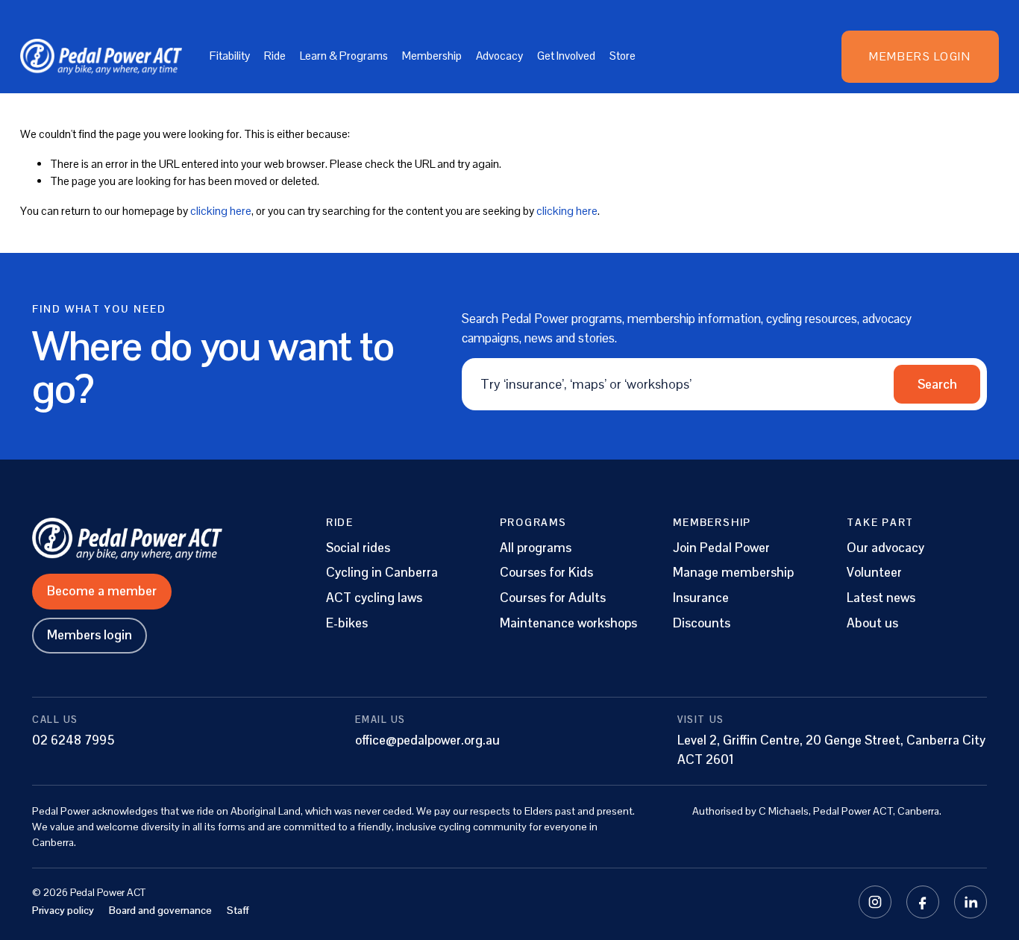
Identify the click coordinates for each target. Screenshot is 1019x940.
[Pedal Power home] (157, 539)
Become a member (102, 591)
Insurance (701, 598)
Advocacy (499, 55)
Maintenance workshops (568, 623)
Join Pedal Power (721, 548)
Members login (89, 635)
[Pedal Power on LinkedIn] (970, 902)
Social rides (358, 548)
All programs (535, 548)
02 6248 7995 (73, 740)
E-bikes (347, 623)
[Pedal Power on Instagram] (875, 902)
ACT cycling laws (374, 598)
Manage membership (733, 572)
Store (622, 55)
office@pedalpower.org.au (427, 740)
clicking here (220, 211)
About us (872, 623)
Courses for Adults (553, 598)
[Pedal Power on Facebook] (922, 902)
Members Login (920, 56)
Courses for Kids (546, 572)
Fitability (230, 55)
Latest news (881, 598)
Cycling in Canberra (382, 572)
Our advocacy (885, 548)
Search (937, 384)
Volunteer (874, 572)
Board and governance (160, 910)
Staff (238, 910)
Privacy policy (63, 910)
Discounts (701, 623)
